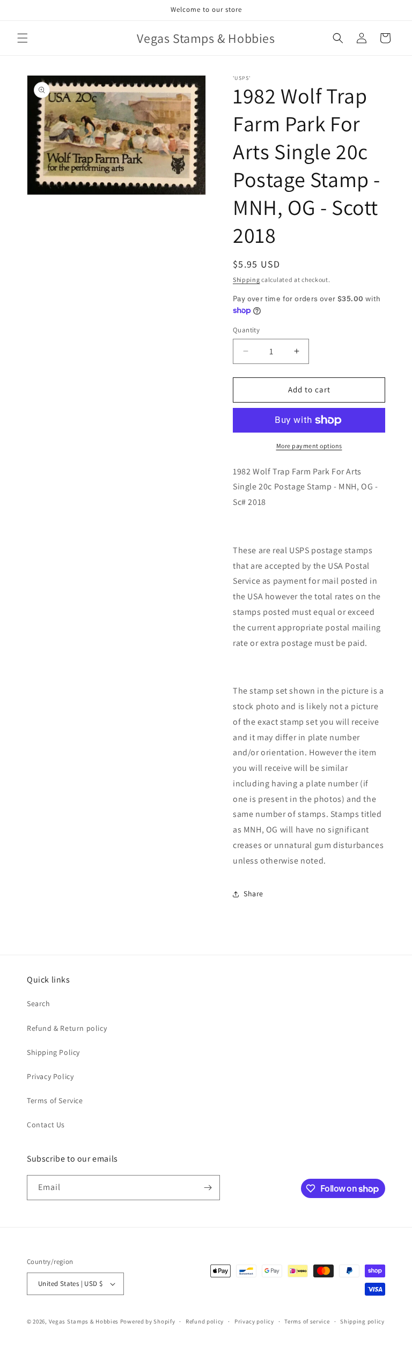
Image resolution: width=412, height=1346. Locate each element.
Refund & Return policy (67, 1028)
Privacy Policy (50, 1076)
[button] (22, 38)
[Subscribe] (207, 1187)
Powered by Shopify (147, 1321)
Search (38, 1003)
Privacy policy (254, 1321)
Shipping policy (362, 1321)
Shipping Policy (53, 1052)
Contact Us (46, 1124)
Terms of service (306, 1321)
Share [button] (253, 893)
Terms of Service (55, 1100)
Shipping (246, 280)
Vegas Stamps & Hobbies (84, 1321)
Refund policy (205, 1321)
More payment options (309, 446)
